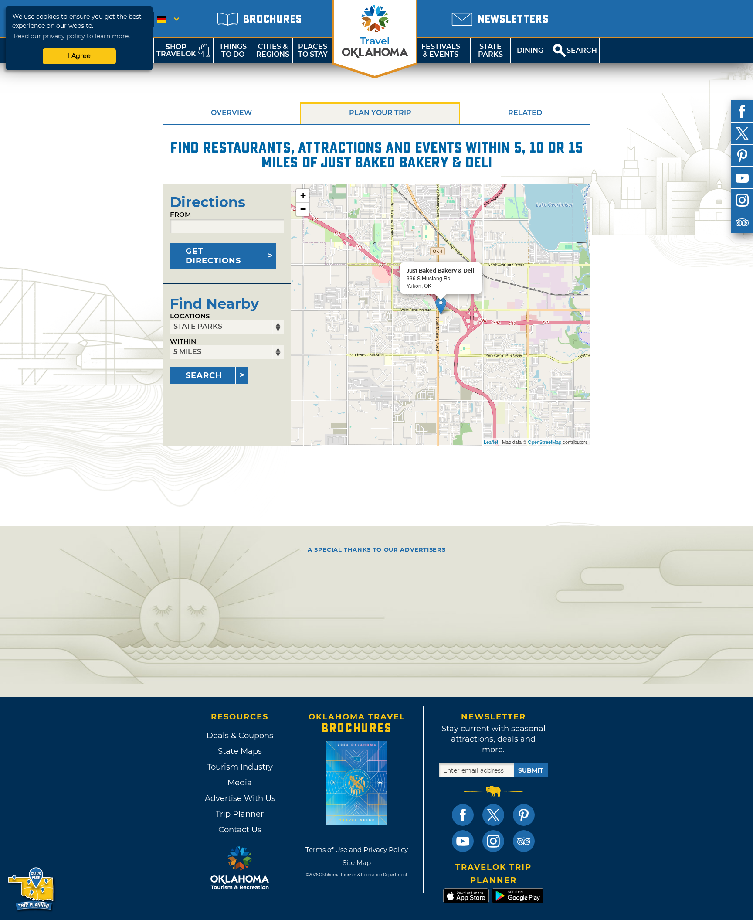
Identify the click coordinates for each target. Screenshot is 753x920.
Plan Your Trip (380, 113)
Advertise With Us (240, 798)
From (180, 214)
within (183, 341)
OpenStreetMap (544, 441)
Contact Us (239, 830)
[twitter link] (493, 815)
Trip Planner (240, 814)
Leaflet (491, 441)
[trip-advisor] (742, 222)
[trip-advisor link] (524, 841)
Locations (190, 316)
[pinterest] (742, 156)
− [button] (303, 209)
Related (525, 113)
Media (239, 782)
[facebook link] (463, 815)
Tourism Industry (240, 767)
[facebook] (742, 111)
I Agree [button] (79, 56)
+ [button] (303, 195)
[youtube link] (463, 841)
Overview (231, 113)
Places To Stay (313, 50)
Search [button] (581, 50)
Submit (530, 770)
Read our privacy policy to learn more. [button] (72, 36)
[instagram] (742, 200)
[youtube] (742, 178)
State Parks (490, 50)
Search (204, 375)
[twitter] (742, 133)
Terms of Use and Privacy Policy (356, 849)
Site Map (357, 863)
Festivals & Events (440, 50)
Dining (530, 50)
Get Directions (213, 256)
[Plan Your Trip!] (32, 889)
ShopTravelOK (176, 50)
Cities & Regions (272, 50)
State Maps (240, 751)
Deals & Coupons (240, 735)
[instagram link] (493, 841)
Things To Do (233, 50)
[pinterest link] (524, 815)
